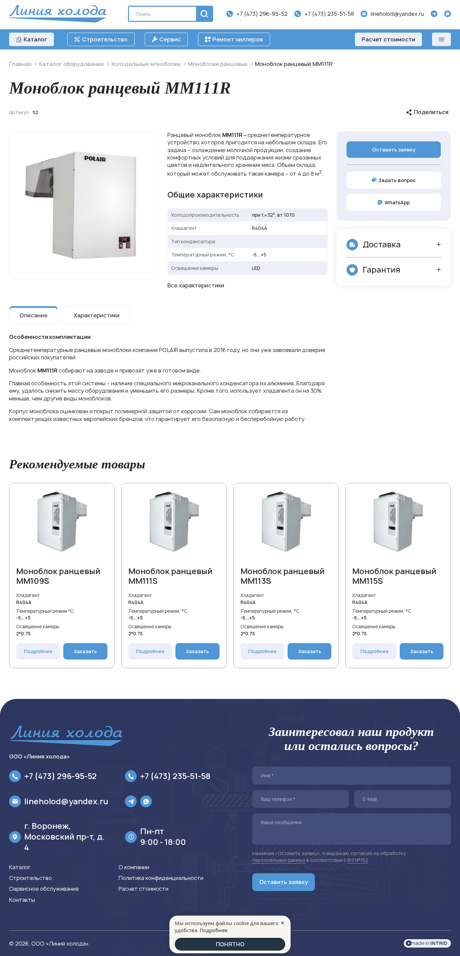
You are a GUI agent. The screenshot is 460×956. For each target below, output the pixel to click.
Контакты (22, 900)
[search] (203, 14)
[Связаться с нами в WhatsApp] (447, 13)
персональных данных (278, 860)
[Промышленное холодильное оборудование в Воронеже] (57, 14)
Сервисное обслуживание (44, 888)
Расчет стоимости (388, 39)
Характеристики (97, 315)
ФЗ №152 (357, 860)
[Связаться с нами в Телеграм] (434, 13)
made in (429, 943)
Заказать (85, 651)
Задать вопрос (397, 180)
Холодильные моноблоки (145, 64)
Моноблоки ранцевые (218, 64)
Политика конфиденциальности (161, 878)
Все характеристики (195, 285)
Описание (33, 315)
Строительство (30, 878)
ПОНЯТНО (230, 944)
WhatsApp (397, 202)
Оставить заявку (393, 149)
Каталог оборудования (71, 64)
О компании (134, 867)
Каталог (20, 867)
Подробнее (38, 651)
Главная (20, 64)
